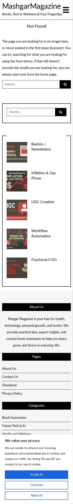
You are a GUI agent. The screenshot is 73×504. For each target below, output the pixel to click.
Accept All (36, 474)
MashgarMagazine (31, 6)
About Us (9, 368)
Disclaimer (9, 385)
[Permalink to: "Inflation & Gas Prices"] (17, 181)
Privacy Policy (12, 393)
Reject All (36, 495)
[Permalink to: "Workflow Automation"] (17, 238)
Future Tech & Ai (14, 425)
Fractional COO (44, 260)
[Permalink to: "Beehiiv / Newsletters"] (17, 152)
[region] (36, 469)
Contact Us (10, 377)
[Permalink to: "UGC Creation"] (17, 210)
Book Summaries (14, 417)
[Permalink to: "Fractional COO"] (17, 267)
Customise (36, 485)
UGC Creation (43, 202)
